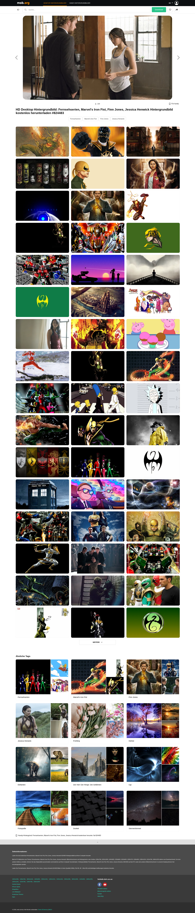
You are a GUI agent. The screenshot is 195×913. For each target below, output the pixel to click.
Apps (13, 897)
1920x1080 (15, 879)
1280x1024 (52, 879)
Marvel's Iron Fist (90, 119)
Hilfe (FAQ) (100, 896)
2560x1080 (67, 879)
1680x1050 (89, 879)
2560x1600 (37, 881)
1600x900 (37, 879)
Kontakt (100, 893)
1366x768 (22, 879)
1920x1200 (15, 881)
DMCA (50, 909)
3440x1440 (59, 879)
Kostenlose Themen (17, 894)
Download (159, 10)
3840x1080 (75, 879)
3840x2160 (30, 879)
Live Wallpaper (16, 892)
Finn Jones (104, 119)
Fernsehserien (75, 119)
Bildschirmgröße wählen (104, 891)
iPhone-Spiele (16, 886)
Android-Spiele (16, 884)
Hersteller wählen (102, 888)
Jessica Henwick (118, 119)
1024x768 (22, 881)
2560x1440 (44, 879)
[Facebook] (100, 886)
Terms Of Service (42, 909)
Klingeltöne (15, 889)
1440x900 (82, 879)
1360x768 (29, 881)
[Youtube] (105, 886)
